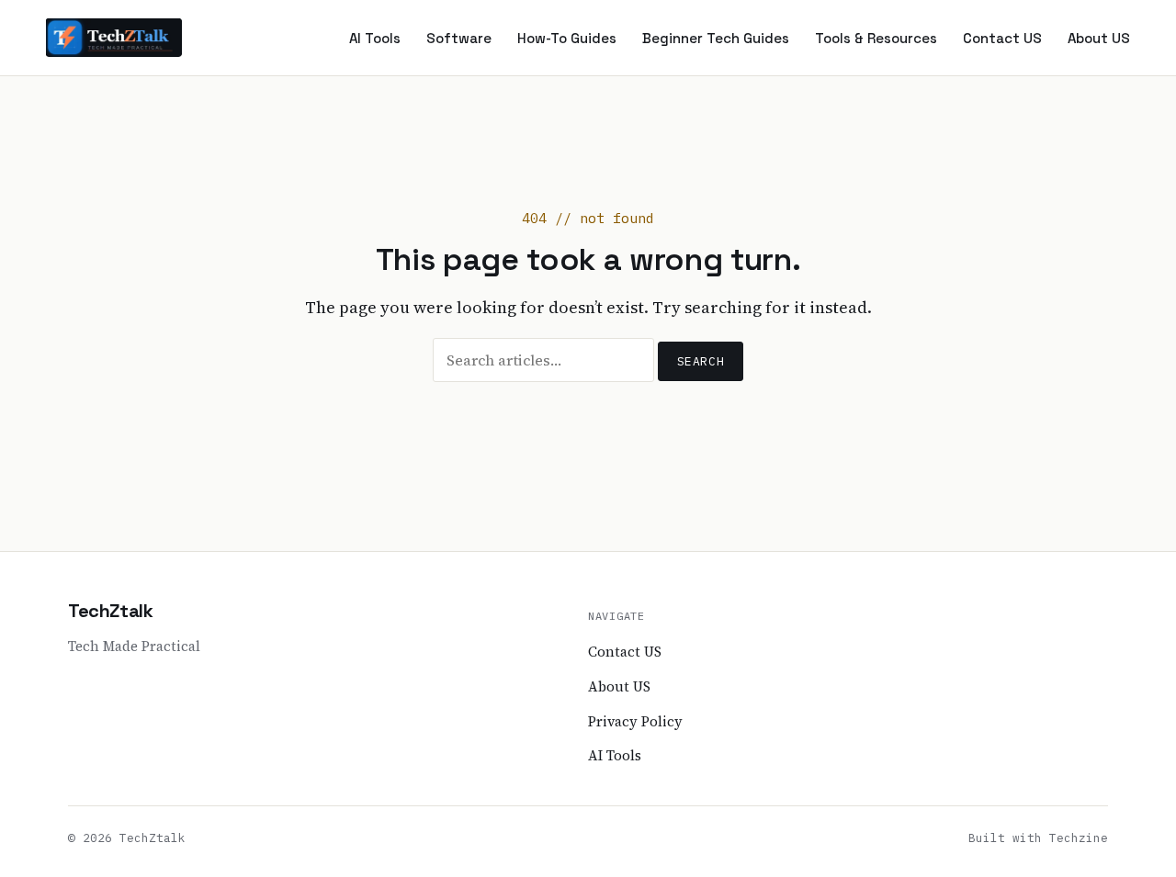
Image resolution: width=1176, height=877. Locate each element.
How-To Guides (566, 38)
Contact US (1002, 38)
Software (459, 38)
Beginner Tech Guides (715, 38)
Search (701, 361)
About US (1099, 38)
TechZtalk (110, 611)
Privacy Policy (635, 721)
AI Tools (375, 38)
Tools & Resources (876, 38)
